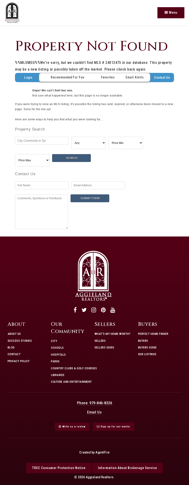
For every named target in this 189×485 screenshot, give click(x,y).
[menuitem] (7, 367)
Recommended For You (67, 77)
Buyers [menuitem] (143, 340)
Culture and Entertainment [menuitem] (71, 381)
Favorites (108, 77)
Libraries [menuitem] (58, 375)
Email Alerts (135, 77)
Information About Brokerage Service (127, 468)
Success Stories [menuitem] (20, 340)
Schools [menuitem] (57, 347)
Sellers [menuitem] (100, 340)
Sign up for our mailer (115, 426)
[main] (94, 130)
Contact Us (162, 77)
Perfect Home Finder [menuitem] (153, 334)
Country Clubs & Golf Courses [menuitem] (74, 368)
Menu (172, 12)
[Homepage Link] (93, 275)
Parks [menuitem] (55, 361)
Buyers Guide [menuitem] (147, 347)
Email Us (94, 412)
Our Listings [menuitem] (147, 354)
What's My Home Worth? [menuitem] (112, 334)
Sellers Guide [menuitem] (104, 347)
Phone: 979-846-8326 (94, 403)
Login (28, 77)
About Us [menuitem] (14, 334)
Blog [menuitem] (11, 347)
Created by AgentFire (94, 452)
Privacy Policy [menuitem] (19, 361)
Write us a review (73, 426)
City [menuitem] (54, 341)
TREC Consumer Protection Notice (59, 468)
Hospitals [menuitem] (58, 354)
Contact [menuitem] (14, 354)
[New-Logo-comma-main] (12, 12)
